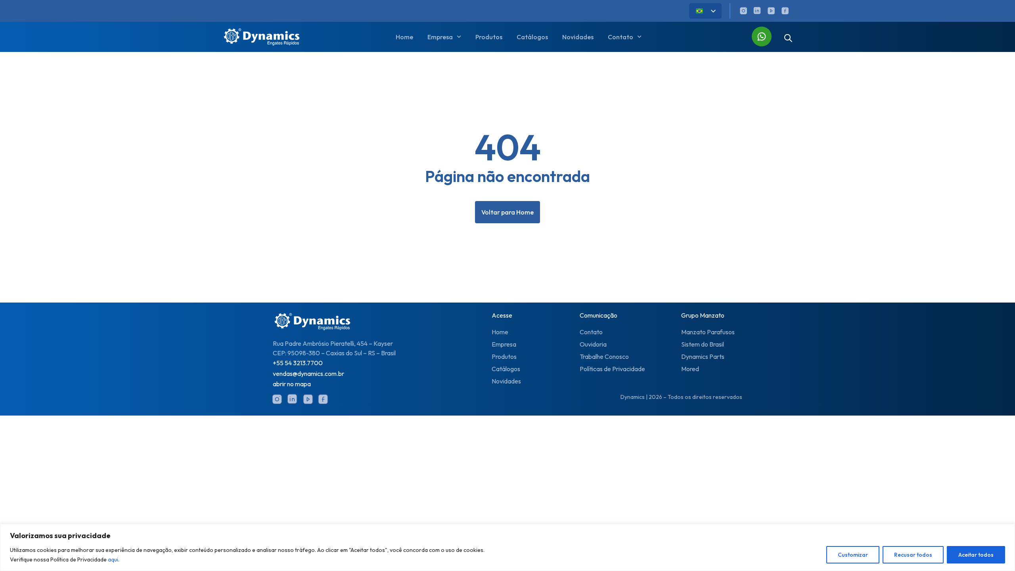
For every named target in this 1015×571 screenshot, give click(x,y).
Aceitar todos (976, 554)
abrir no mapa (292, 384)
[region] (507, 547)
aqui (113, 559)
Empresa (504, 344)
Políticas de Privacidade (612, 369)
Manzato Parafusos (708, 332)
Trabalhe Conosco (604, 356)
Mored (690, 369)
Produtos (488, 37)
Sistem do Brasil (702, 344)
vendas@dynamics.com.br (308, 373)
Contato (591, 332)
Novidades (578, 37)
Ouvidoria (593, 344)
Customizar (853, 554)
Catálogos (532, 37)
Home (404, 37)
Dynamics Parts (702, 356)
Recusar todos (913, 554)
